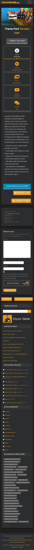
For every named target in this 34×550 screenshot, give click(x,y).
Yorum (5, 239)
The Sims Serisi (10, 467)
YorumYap (17, 108)
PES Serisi (23, 467)
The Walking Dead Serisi (12, 493)
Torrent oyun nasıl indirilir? (17, 542)
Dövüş (7, 418)
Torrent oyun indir (26, 540)
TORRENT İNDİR (22, 201)
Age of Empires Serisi (11, 488)
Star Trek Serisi (10, 490)
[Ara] (29, 311)
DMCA (28, 545)
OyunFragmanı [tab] (17, 95)
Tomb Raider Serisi (11, 516)
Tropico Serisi (9, 482)
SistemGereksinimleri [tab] (17, 69)
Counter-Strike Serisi (11, 501)
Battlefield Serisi (10, 475)
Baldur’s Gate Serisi (11, 519)
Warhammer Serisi (11, 477)
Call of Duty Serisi (11, 464)
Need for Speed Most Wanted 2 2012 (14, 337)
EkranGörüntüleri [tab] (17, 82)
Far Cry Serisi (21, 469)
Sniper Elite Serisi (10, 480)
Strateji (16, 213)
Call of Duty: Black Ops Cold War (15, 376)
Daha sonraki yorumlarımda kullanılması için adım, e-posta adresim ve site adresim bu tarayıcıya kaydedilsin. (15, 276)
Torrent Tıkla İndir (17, 41)
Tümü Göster (7, 525)
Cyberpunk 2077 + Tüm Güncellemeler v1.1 (15, 354)
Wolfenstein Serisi (23, 482)
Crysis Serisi (23, 522)
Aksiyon (7, 411)
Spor (6, 443)
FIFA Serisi (9, 469)
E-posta (6, 265)
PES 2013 (6, 341)
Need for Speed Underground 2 (12, 347)
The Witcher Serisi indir (12, 514)
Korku (7, 422)
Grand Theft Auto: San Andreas (12, 331)
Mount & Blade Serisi (11, 503)
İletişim (21, 547)
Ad (4, 259)
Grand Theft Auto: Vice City (11, 350)
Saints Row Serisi (10, 495)
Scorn (7, 399)
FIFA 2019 (8, 381)
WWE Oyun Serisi (10, 498)
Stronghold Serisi (10, 509)
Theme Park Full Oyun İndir (17, 186)
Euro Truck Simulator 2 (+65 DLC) (13, 344)
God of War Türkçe (11, 388)
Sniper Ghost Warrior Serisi (13, 506)
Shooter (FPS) (9, 436)
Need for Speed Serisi (12, 462)
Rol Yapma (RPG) (10, 432)
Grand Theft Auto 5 (9, 334)
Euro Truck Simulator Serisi (13, 472)
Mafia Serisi (23, 480)
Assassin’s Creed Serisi (12, 459)
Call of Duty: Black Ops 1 (10, 360)
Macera (7, 425)
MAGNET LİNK (23, 193)
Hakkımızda (14, 547)
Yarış (6, 450)
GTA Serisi (22, 475)
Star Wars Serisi (10, 485)
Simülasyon (10, 213)
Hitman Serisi (22, 490)
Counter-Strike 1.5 (8, 357)
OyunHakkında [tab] (17, 56)
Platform (8, 429)
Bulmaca (7, 415)
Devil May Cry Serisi (11, 511)
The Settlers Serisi (11, 522)
